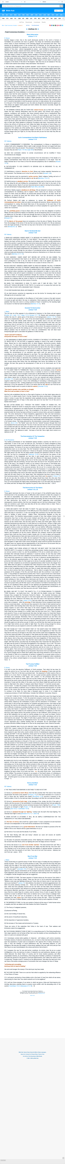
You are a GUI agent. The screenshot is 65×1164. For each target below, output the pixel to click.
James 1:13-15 (51, 317)
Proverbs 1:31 (9, 379)
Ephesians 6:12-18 (26, 986)
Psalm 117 (27, 807)
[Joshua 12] (63, 520)
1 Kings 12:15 (24, 315)
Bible (3, 25)
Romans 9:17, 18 (34, 315)
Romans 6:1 (8, 218)
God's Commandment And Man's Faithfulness (32, 137)
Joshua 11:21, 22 (32, 489)
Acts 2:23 (14, 423)
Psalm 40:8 (34, 187)
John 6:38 (41, 187)
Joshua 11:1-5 (32, 36)
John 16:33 (13, 808)
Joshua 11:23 (32, 666)
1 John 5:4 (35, 813)
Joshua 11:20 (32, 233)
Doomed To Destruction (32, 308)
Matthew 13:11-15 (17, 254)
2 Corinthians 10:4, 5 (14, 986)
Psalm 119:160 (22, 150)
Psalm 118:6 (56, 805)
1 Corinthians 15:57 (23, 808)
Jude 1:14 (16, 315)
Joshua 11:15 (32, 139)
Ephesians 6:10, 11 (26, 813)
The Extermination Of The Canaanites (32, 436)
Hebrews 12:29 (33, 454)
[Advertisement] (32, 1027)
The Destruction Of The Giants (32, 487)
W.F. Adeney (7, 141)
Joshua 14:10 (27, 600)
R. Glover (7, 38)
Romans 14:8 (47, 173)
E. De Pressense (9, 440)
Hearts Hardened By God (32, 231)
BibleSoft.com (41, 993)
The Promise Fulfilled (32, 664)
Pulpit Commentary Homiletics (11, 25)
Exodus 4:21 (8, 315)
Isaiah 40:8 (30, 150)
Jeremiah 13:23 (42, 386)
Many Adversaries (32, 34)
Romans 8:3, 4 (12, 226)
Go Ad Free (3, 1160)
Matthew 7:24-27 (43, 178)
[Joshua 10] (2, 520)
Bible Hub (32, 995)
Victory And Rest (32, 783)
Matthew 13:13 (35, 304)
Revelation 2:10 (38, 796)
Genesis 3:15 (32, 794)
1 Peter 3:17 (56, 476)
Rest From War (32, 856)
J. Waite (6, 311)
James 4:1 (21, 883)
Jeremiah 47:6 (22, 869)
